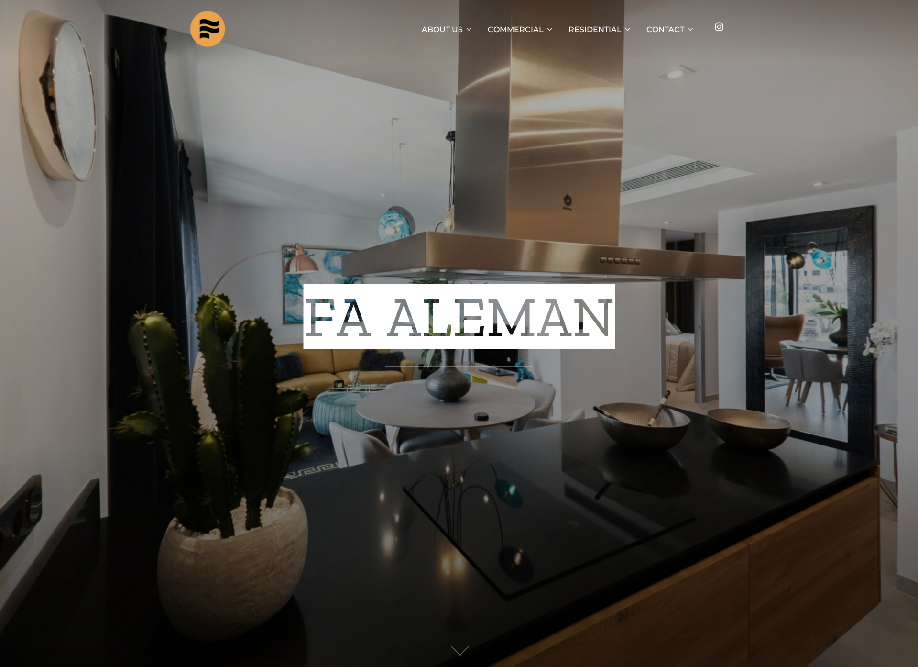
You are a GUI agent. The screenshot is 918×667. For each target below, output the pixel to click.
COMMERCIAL (516, 29)
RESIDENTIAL (595, 29)
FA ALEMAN (459, 316)
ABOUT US (442, 29)
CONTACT (665, 29)
